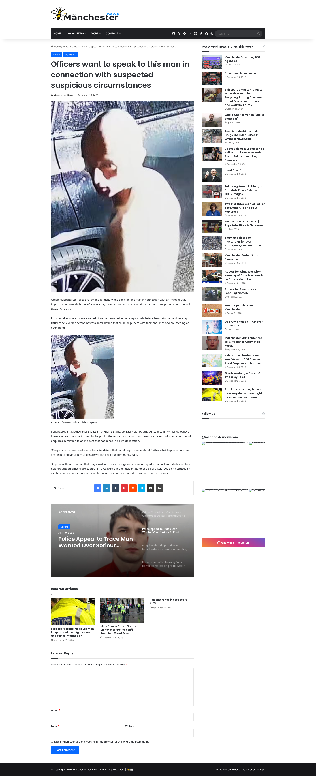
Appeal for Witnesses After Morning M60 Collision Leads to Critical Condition (244, 275)
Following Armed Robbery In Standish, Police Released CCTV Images (243, 190)
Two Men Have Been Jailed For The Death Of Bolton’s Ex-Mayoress (245, 207)
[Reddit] (133, 488)
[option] (122, 540)
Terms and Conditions (227, 769)
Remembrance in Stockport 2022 (168, 601)
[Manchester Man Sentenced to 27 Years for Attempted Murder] (212, 343)
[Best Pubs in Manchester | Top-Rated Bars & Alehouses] (212, 226)
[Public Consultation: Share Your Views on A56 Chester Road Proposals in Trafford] (212, 360)
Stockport (70, 54)
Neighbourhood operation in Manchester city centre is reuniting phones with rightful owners (96, 542)
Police (66, 46)
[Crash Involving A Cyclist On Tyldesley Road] (212, 378)
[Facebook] (97, 488)
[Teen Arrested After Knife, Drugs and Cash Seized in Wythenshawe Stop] (212, 136)
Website (130, 726)
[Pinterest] (124, 488)
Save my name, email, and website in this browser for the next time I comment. (101, 741)
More (95, 33)
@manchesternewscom (220, 437)
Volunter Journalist (253, 769)
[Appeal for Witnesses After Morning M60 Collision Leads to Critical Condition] (212, 276)
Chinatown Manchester (240, 73)
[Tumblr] (115, 488)
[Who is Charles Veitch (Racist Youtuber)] (212, 120)
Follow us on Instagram (235, 542)
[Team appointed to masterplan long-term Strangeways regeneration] (212, 243)
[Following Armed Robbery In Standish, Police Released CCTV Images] (212, 191)
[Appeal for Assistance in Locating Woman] (212, 294)
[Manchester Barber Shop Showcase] (212, 260)
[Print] (159, 488)
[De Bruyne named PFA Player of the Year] (212, 327)
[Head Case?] (212, 175)
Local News (75, 33)
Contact (112, 33)
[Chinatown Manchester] (212, 78)
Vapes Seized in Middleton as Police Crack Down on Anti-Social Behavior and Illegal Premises (244, 154)
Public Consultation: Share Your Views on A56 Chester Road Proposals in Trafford (243, 359)
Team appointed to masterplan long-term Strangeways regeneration (243, 241)
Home (57, 33)
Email (55, 726)
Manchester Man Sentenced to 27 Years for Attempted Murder (244, 341)
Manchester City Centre (74, 526)
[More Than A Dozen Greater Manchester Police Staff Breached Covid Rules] (122, 610)
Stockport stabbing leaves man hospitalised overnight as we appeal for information (72, 632)
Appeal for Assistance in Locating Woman (241, 291)
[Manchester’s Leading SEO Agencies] (212, 62)
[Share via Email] (150, 488)
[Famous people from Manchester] (212, 310)
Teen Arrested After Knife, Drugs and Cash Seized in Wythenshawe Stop (242, 135)
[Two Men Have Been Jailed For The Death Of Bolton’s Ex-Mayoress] (212, 209)
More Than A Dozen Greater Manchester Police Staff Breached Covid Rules (119, 629)
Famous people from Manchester (239, 307)
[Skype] (141, 488)
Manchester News (63, 95)
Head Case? (233, 170)
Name (55, 710)
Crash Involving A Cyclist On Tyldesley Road (243, 375)
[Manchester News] (85, 14)
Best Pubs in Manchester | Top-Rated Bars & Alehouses (244, 223)
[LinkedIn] (106, 488)
